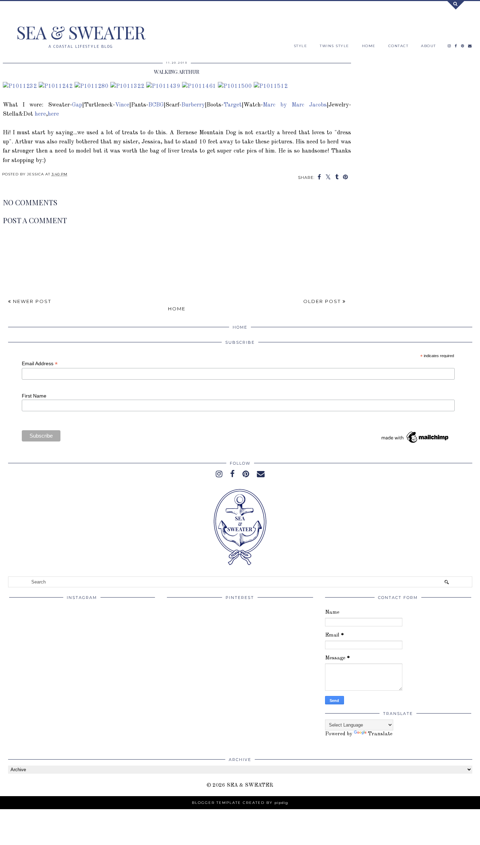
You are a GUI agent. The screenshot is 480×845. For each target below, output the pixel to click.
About (428, 46)
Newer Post (31, 301)
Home (177, 308)
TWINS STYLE (334, 46)
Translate (380, 734)
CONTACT (398, 46)
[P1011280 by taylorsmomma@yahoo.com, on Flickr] (91, 86)
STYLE (300, 46)
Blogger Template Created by (240, 802)
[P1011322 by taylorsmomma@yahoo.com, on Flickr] (127, 86)
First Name (34, 396)
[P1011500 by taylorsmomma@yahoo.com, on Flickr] (235, 86)
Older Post (323, 301)
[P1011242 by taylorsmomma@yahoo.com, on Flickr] (56, 86)
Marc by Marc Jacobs (295, 105)
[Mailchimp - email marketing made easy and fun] (415, 443)
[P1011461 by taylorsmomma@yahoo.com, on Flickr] (199, 86)
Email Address (40, 363)
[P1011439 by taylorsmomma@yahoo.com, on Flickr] (163, 86)
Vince (122, 105)
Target (232, 105)
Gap (77, 105)
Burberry (193, 105)
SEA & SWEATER (81, 32)
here (40, 114)
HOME (369, 46)
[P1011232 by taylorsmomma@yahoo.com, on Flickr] (20, 86)
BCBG (156, 105)
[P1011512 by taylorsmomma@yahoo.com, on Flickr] (271, 86)
